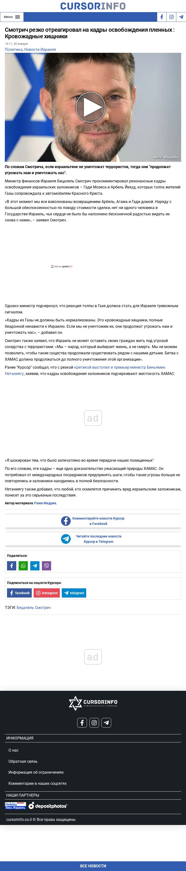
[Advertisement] (88, 245)
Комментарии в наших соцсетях (37, 783)
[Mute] (15, 159)
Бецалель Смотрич (34, 607)
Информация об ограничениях (36, 772)
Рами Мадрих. (45, 503)
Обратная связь (23, 761)
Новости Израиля (40, 49)
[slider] (27, 160)
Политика (14, 49)
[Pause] (9, 159)
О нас (13, 750)
